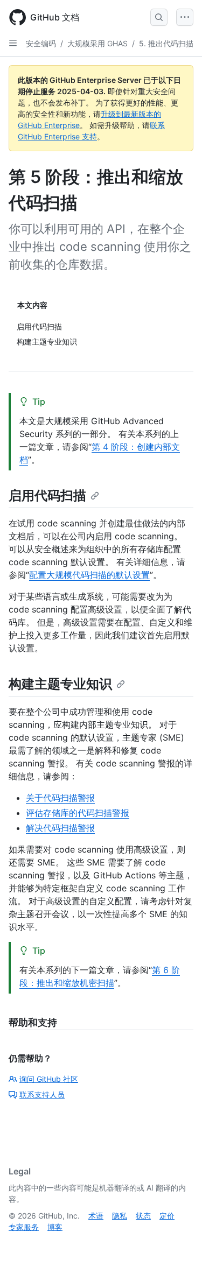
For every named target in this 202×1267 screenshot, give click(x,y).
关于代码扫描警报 (60, 797)
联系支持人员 (42, 1094)
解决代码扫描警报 (60, 827)
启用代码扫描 (47, 495)
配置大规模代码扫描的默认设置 (89, 574)
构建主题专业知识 (60, 684)
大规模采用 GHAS (97, 43)
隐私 (119, 1215)
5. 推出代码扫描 (166, 43)
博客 (54, 1226)
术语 (95, 1215)
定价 (167, 1215)
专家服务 (24, 1226)
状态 (143, 1215)
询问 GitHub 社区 (48, 1078)
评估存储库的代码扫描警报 (77, 812)
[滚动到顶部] (178, 1243)
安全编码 (41, 43)
